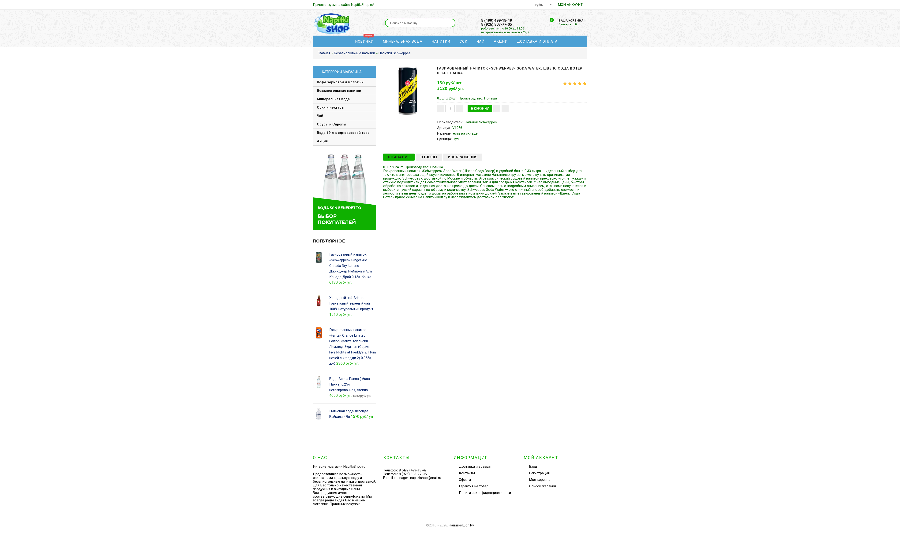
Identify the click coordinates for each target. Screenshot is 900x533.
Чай (320, 116)
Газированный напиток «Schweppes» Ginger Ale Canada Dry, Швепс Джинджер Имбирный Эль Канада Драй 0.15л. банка (350, 265)
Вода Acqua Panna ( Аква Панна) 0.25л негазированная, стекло (349, 384)
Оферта (465, 480)
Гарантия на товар (473, 486)
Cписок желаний (542, 486)
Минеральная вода (333, 99)
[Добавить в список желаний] (496, 108)
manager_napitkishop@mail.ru (417, 478)
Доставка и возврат (475, 466)
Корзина (806, 54)
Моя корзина (539, 480)
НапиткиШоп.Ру (461, 525)
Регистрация (809, 36)
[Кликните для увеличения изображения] (407, 90)
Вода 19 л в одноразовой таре (343, 133)
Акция (322, 141)
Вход (803, 28)
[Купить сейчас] (505, 108)
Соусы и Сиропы (331, 124)
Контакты (467, 473)
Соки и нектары (330, 107)
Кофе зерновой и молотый (340, 82)
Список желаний (813, 45)
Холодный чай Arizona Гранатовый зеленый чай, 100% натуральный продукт (351, 303)
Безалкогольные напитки (339, 90)
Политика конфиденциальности (485, 493)
